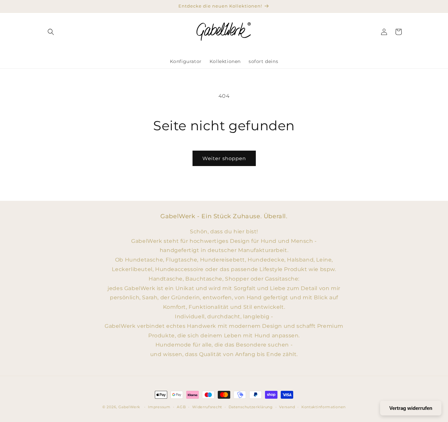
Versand (287, 407)
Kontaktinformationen (323, 407)
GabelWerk (129, 407)
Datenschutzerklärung (251, 407)
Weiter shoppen (224, 158)
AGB (181, 407)
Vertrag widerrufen (410, 408)
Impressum (159, 407)
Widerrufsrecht (207, 407)
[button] (51, 32)
